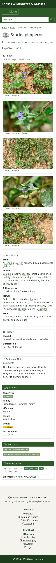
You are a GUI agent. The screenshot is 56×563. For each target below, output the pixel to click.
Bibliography (29, 540)
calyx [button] (30, 299)
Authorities (29, 537)
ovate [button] (21, 277)
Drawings (29, 523)
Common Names (29, 516)
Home (4, 27)
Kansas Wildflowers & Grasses (23, 4)
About (29, 543)
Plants (12, 27)
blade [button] (15, 277)
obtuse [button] (21, 308)
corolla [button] (33, 302)
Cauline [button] (7, 273)
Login (29, 547)
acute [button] (17, 283)
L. (21, 48)
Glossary (29, 533)
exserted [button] (42, 308)
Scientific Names (29, 520)
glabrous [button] (7, 266)
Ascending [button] (8, 262)
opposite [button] (24, 273)
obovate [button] (41, 305)
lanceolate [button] (42, 277)
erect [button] (20, 262)
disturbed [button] (14, 339)
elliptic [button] (30, 277)
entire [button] (6, 283)
